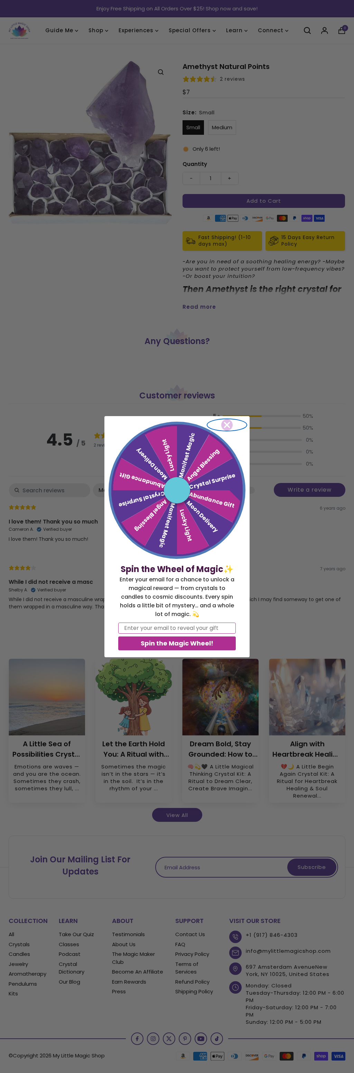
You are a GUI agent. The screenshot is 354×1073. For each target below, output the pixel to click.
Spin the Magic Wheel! (177, 643)
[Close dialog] (227, 425)
